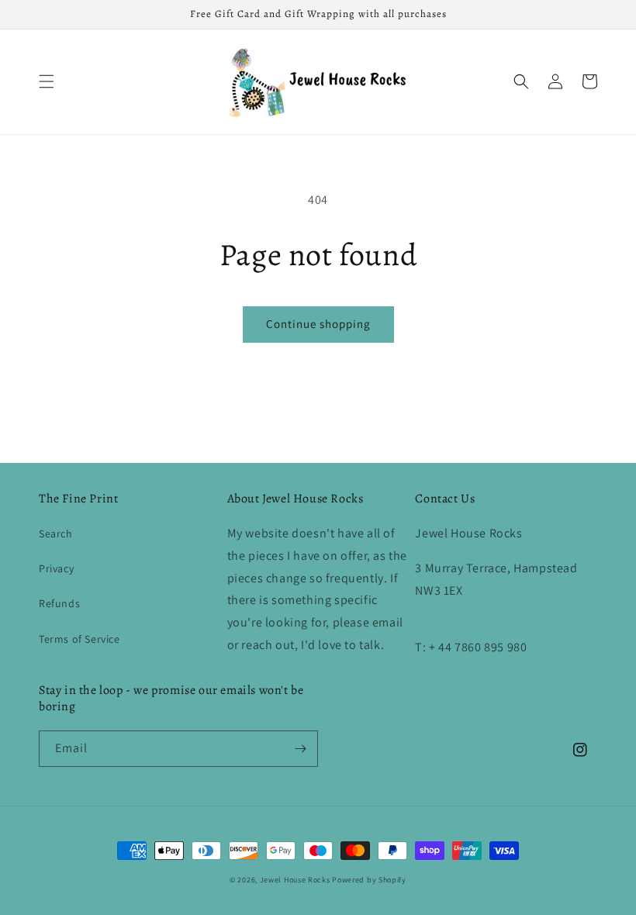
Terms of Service (79, 639)
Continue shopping (318, 323)
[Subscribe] (300, 748)
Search (56, 533)
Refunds (59, 603)
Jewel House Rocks (295, 880)
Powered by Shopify (369, 880)
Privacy (56, 568)
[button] (46, 81)
